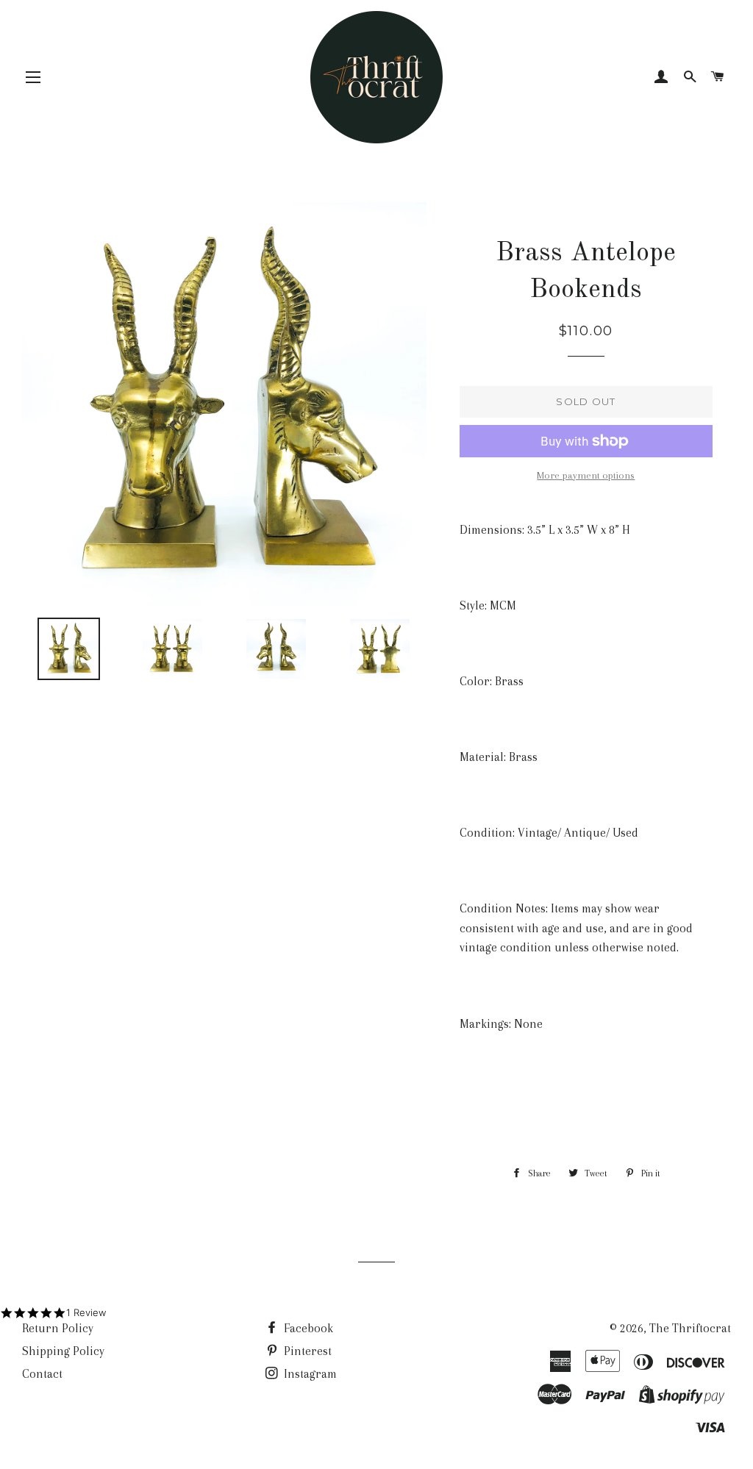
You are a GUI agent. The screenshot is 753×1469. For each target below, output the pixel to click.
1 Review (86, 1312)
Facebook (307, 1328)
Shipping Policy (63, 1351)
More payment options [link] (586, 475)
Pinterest (306, 1351)
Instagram (309, 1374)
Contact (42, 1374)
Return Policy (57, 1328)
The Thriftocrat (690, 1328)
